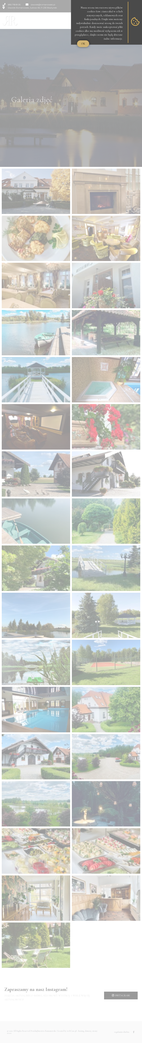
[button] (83, 43)
